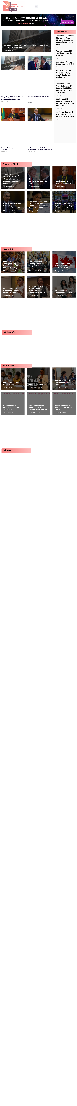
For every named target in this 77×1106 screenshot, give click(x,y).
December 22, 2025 (36, 387)
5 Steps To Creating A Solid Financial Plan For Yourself (63, 407)
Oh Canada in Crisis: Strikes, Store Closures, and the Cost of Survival (64, 266)
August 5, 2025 (35, 295)
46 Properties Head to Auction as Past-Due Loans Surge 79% (65, 114)
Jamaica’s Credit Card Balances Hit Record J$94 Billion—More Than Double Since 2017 (65, 88)
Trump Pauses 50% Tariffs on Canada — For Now (38, 97)
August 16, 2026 (59, 79)
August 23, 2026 (60, 47)
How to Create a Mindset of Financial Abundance (11, 407)
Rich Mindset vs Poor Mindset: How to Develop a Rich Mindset (38, 407)
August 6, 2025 (9, 295)
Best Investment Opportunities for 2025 (63, 292)
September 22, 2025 (10, 270)
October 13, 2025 (9, 412)
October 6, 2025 (35, 412)
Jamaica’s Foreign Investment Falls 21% (12, 148)
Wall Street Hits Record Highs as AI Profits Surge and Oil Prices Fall (65, 102)
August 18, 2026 (59, 66)
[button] (36, 6)
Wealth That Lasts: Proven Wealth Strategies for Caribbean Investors (37, 289)
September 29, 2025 (62, 412)
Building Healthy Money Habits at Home (12, 383)
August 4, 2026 (59, 119)
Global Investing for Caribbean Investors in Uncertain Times (12, 290)
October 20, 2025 (61, 387)
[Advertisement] (65, 133)
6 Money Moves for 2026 (38, 385)
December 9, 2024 (62, 295)
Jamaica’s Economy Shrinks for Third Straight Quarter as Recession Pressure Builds (12, 98)
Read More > (3, 104)
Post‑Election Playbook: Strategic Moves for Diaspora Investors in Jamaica (38, 265)
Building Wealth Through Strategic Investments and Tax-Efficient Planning (12, 265)
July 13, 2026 (8, 387)
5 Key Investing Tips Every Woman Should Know (63, 382)
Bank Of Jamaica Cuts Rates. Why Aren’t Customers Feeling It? (40, 148)
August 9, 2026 (59, 108)
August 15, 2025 (61, 270)
